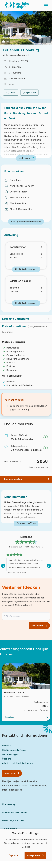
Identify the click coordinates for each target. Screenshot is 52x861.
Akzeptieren (33, 855)
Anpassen (14, 855)
